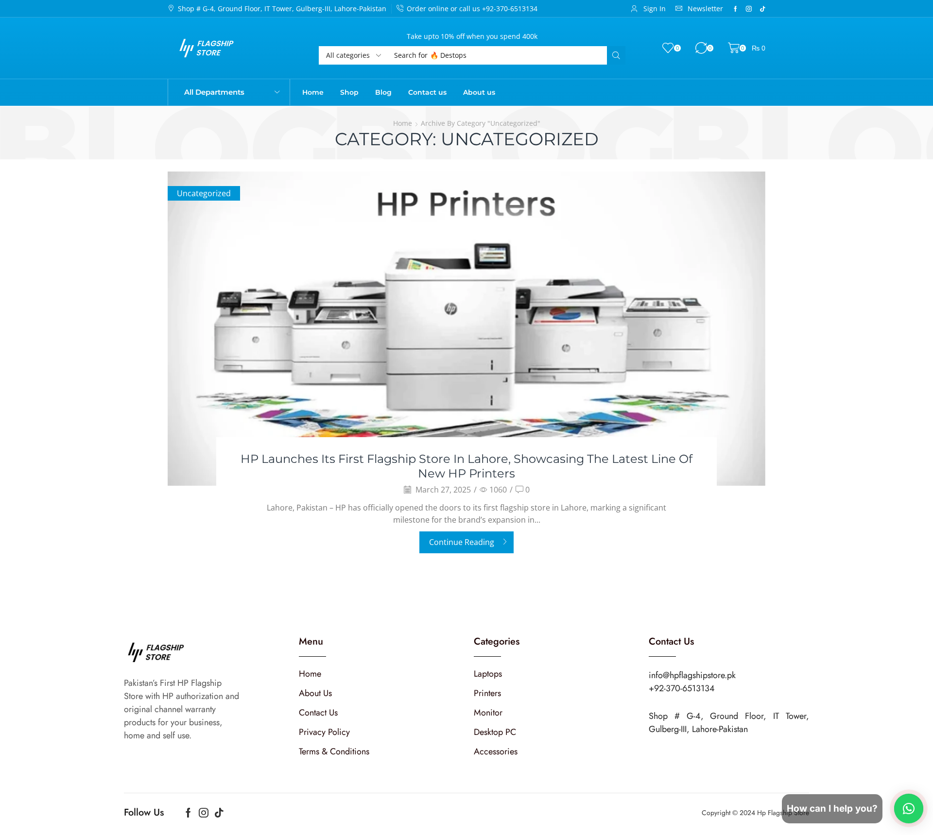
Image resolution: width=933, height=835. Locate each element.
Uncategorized (204, 193)
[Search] (616, 55)
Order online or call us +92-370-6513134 (472, 8)
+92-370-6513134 (682, 688)
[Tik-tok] (762, 9)
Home (402, 123)
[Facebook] (735, 9)
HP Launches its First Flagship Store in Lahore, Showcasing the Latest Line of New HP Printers (466, 466)
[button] (648, 8)
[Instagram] (749, 9)
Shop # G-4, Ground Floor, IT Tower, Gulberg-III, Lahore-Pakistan (282, 8)
